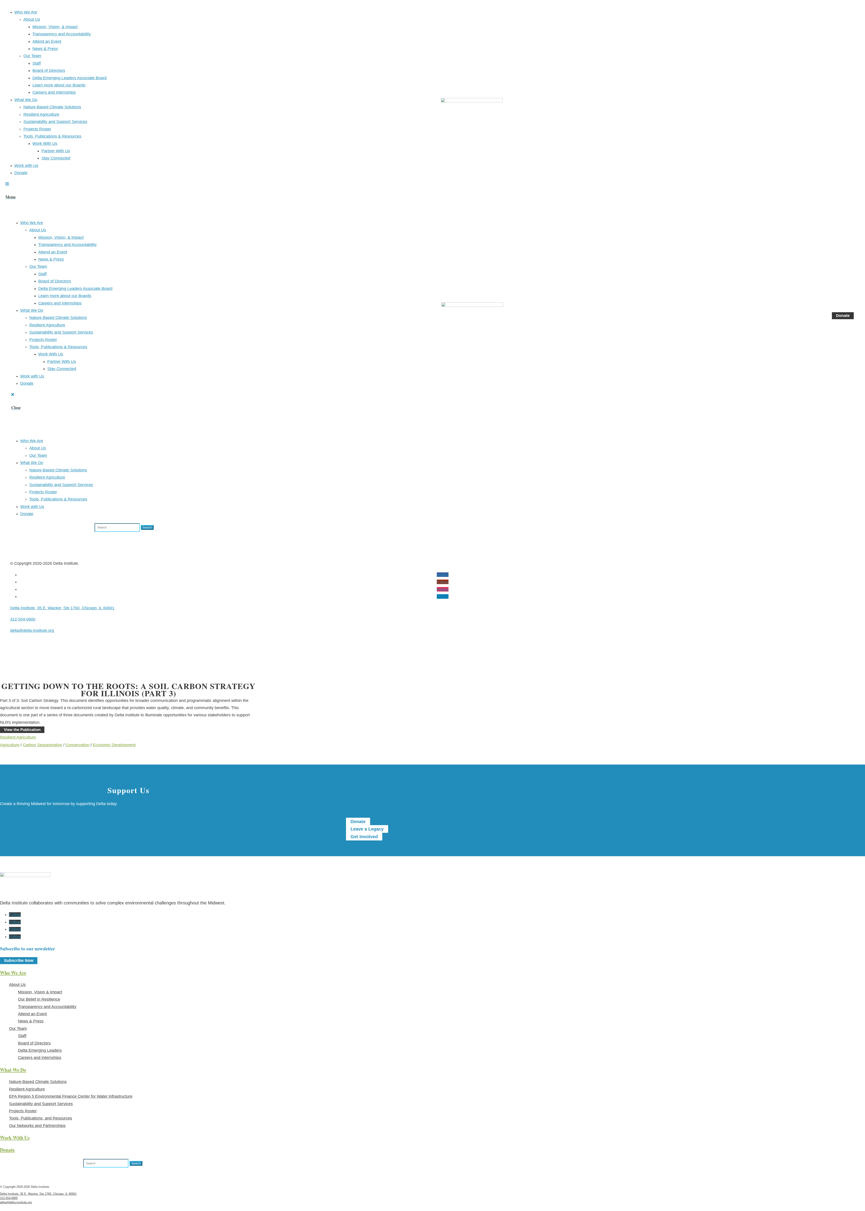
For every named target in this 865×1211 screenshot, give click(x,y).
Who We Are (25, 12)
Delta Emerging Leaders (40, 1050)
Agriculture (9, 745)
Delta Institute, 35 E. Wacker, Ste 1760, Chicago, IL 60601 (62, 608)
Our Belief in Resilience (39, 999)
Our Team (32, 56)
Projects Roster (37, 129)
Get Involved (364, 836)
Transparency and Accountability (61, 34)
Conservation (77, 745)
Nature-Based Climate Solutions (52, 107)
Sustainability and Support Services (55, 121)
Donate (20, 173)
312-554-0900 (22, 619)
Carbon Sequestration (42, 745)
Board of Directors (48, 70)
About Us (31, 19)
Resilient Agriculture (41, 114)
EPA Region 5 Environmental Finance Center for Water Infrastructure (70, 1096)
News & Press (45, 48)
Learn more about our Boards (58, 85)
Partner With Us (55, 151)
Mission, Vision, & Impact (55, 27)
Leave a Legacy (367, 828)
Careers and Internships (54, 92)
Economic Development (114, 745)
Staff (36, 63)
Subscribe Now (18, 960)
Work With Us (44, 143)
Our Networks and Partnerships (37, 1125)
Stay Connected (55, 158)
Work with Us (26, 165)
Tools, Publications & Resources (52, 136)
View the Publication (22, 730)
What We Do (25, 100)
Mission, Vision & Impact (40, 992)
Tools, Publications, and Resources (40, 1118)
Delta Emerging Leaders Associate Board (69, 78)
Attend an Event (46, 41)
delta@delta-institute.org (32, 630)
